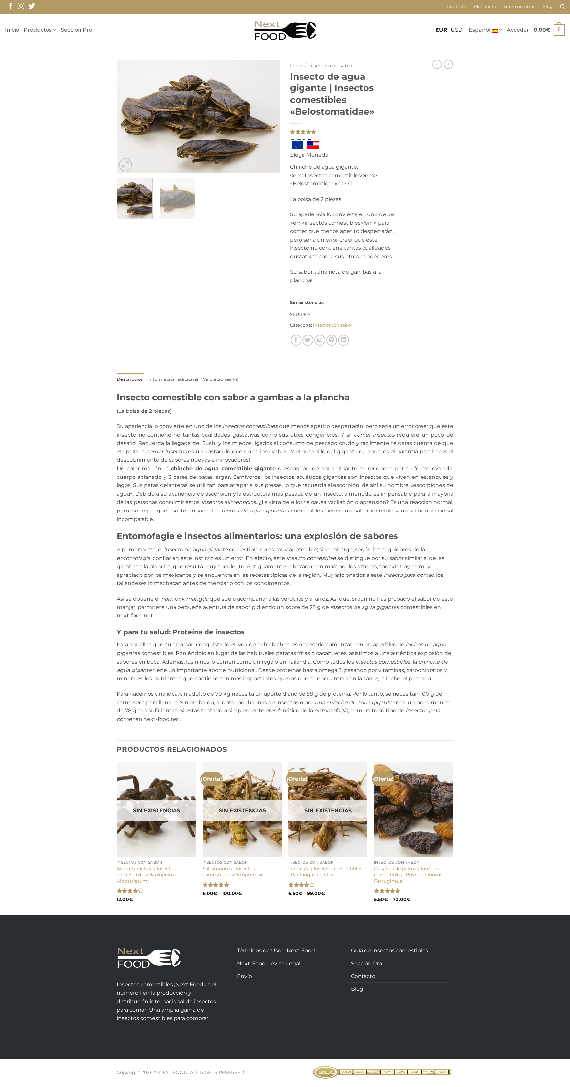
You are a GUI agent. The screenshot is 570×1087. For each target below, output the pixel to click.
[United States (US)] (313, 145)
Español (479, 30)
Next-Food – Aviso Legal (268, 963)
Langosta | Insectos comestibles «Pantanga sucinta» (325, 872)
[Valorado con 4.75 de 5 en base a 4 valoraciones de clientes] (343, 131)
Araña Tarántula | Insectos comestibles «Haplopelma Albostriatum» (146, 875)
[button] (518, 30)
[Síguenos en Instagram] (21, 6)
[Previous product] (448, 64)
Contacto (456, 6)
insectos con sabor (331, 65)
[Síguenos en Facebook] (10, 6)
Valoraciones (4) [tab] (220, 379)
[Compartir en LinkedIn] (343, 340)
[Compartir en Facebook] (296, 340)
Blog (547, 6)
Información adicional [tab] (173, 379)
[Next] (268, 116)
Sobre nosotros (519, 6)
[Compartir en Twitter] (307, 340)
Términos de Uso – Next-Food (276, 950)
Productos (38, 30)
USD (456, 30)
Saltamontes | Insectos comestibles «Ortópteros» (232, 872)
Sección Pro (76, 30)
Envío (244, 976)
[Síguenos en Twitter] (31, 6)
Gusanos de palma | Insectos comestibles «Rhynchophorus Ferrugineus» (408, 875)
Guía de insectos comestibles (389, 950)
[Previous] (128, 116)
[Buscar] (562, 6)
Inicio (12, 30)
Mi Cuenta (485, 6)
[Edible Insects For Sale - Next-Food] (285, 30)
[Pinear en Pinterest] (331, 340)
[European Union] (297, 145)
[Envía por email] (319, 340)
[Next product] (437, 64)
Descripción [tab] (130, 379)
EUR (441, 30)
